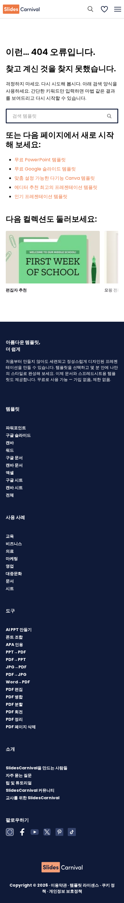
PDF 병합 (14, 697)
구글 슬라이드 (18, 435)
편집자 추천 (16, 290)
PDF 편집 (14, 689)
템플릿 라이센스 (85, 885)
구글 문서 (14, 458)
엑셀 (10, 473)
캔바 (10, 443)
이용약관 (59, 885)
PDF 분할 (14, 704)
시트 (10, 588)
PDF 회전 (14, 712)
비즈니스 (14, 544)
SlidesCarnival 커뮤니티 (30, 790)
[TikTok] (72, 832)
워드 (10, 450)
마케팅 (12, 558)
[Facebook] (22, 832)
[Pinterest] (59, 832)
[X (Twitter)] (47, 832)
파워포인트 (16, 428)
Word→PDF (18, 682)
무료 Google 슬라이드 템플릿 (45, 169)
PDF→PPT (16, 659)
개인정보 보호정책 (65, 891)
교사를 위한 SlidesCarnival (32, 798)
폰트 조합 (14, 637)
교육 (10, 536)
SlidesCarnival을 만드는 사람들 (36, 768)
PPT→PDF (16, 652)
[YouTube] (35, 832)
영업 (10, 566)
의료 (10, 551)
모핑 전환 (112, 290)
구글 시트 (14, 480)
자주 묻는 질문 (19, 775)
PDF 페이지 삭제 (21, 727)
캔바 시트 (14, 487)
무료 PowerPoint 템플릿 (40, 159)
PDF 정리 (14, 719)
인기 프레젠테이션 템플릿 (40, 196)
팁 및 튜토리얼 (19, 783)
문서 (10, 581)
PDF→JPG (16, 674)
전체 (10, 495)
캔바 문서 (14, 465)
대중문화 (14, 573)
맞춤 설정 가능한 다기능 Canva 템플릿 (54, 178)
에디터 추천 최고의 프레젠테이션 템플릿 (55, 187)
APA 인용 (14, 644)
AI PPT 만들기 (19, 629)
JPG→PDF (16, 667)
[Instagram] (10, 832)
